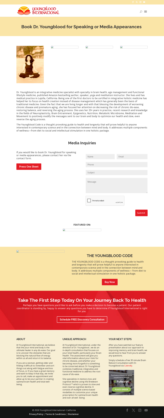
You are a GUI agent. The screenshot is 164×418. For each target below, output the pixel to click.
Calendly (128, 365)
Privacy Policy (36, 414)
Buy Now (110, 282)
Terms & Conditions (55, 414)
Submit (141, 212)
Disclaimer (73, 414)
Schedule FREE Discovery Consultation (82, 319)
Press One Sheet (28, 166)
